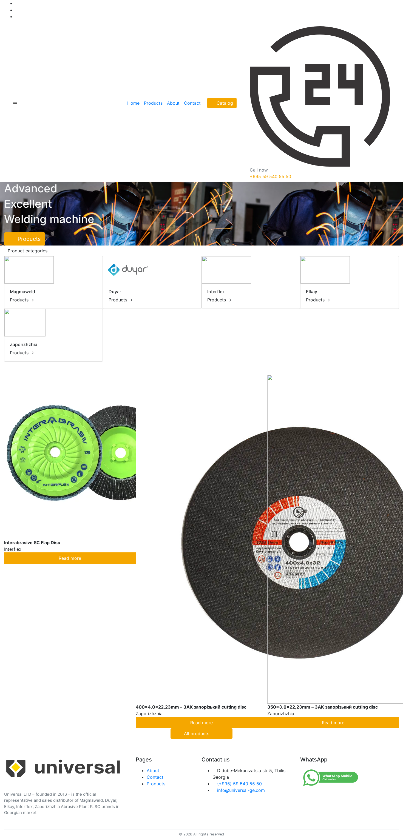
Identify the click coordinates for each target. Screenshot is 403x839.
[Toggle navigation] (15, 103)
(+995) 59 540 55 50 (239, 783)
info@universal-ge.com (241, 790)
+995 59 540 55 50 (270, 176)
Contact (155, 777)
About (153, 770)
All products (196, 733)
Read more (70, 558)
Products (29, 239)
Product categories (27, 250)
